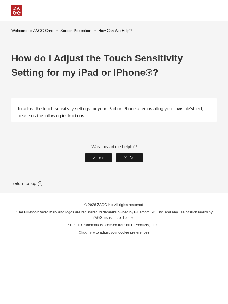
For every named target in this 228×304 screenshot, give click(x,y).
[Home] (16, 14)
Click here (87, 232)
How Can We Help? (115, 30)
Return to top (23, 183)
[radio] (98, 157)
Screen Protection (75, 30)
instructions (73, 115)
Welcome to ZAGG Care (32, 30)
